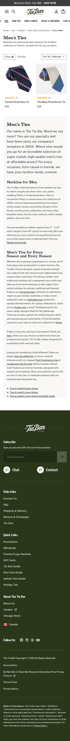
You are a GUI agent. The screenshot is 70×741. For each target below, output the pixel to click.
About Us (9, 603)
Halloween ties (35, 299)
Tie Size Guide (11, 566)
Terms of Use (10, 682)
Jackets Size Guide (14, 578)
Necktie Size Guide (16, 242)
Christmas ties (27, 292)
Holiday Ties (10, 584)
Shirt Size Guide (12, 572)
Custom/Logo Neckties (17, 554)
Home (6, 30)
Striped (21, 30)
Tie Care (8, 523)
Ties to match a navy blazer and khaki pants (32, 396)
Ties (13, 30)
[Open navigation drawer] (6, 11)
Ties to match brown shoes (24, 388)
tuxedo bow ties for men (19, 363)
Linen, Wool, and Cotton (38, 30)
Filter (7, 56)
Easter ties (20, 307)
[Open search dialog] (13, 11)
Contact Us (10, 498)
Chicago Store (11, 615)
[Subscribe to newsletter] (62, 456)
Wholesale (9, 548)
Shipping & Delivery (15, 510)
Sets (9, 335)
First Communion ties (47, 360)
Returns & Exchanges (16, 517)
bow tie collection (24, 356)
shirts (59, 322)
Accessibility (10, 665)
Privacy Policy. (40, 725)
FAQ (5, 504)
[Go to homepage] (35, 11)
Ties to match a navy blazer (24, 392)
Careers (8, 609)
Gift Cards (9, 560)
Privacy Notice (10, 688)
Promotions (10, 541)
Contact (52, 470)
